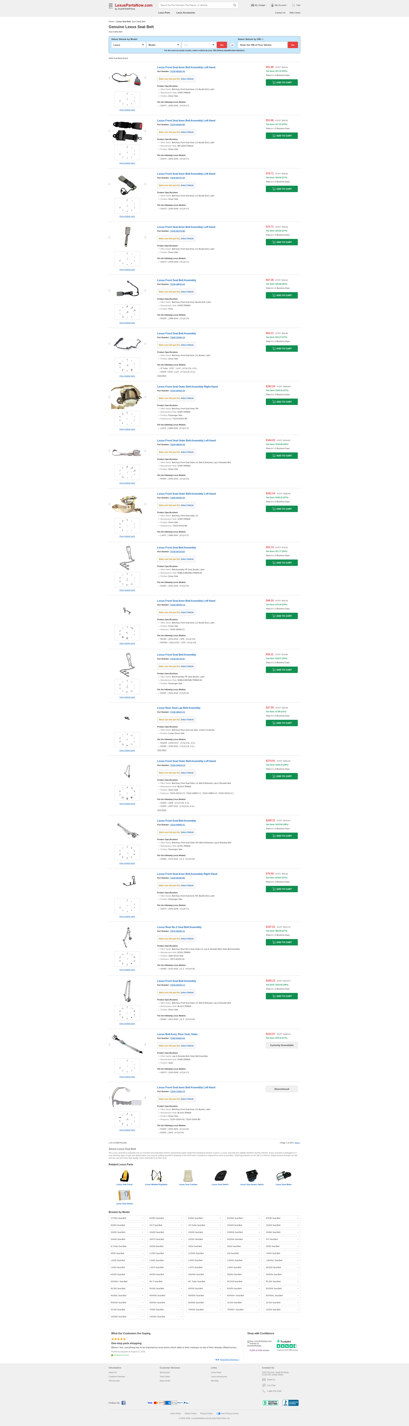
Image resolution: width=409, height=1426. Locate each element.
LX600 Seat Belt (234, 1267)
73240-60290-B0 (177, 878)
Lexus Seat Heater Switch (252, 1184)
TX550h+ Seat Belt (235, 1310)
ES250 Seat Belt (157, 1218)
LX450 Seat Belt (118, 1267)
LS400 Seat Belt (273, 1253)
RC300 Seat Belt (273, 1281)
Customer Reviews (117, 1376)
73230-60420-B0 (177, 125)
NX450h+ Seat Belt (119, 1281)
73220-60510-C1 (177, 985)
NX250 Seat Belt (118, 1274)
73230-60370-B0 (177, 231)
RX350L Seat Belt (118, 1295)
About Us (113, 1372)
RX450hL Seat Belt (274, 1295)
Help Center (294, 13)
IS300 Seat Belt (234, 1246)
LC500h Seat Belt (196, 1253)
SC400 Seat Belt (273, 1303)
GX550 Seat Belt (195, 1239)
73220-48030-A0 (177, 444)
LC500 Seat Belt (157, 1253)
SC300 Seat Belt (234, 1303)
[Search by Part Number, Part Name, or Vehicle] (235, 5)
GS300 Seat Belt (273, 1225)
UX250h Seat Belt (118, 1317)
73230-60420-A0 (177, 71)
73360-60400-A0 (177, 1038)
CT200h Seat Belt (118, 1218)
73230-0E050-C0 (177, 605)
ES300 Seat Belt (195, 1218)
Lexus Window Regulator (156, 1184)
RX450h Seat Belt (196, 1295)
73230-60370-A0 (177, 178)
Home (111, 21)
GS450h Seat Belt (235, 1232)
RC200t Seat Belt (234, 1281)
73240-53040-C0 (177, 337)
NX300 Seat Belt (157, 1274)
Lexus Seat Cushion (188, 1184)
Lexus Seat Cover (124, 1184)
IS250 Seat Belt (195, 1246)
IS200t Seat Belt (156, 1246)
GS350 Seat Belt (118, 1232)
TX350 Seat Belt (157, 1310)
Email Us (271, 1380)
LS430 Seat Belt (118, 1260)
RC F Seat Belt (156, 1281)
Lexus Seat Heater (124, 1204)
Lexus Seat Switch (220, 1184)
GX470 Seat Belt (157, 1239)
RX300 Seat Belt (157, 1288)
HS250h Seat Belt (235, 1239)
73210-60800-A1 (177, 825)
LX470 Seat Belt (157, 1267)
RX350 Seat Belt (234, 1288)
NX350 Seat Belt (234, 1274)
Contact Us (280, 13)
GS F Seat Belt (156, 1225)
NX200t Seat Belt (273, 1267)
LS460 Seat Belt (157, 1260)
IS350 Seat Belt (272, 1246)
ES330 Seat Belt (273, 1218)
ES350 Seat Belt (118, 1225)
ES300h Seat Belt (235, 1218)
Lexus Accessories (185, 13)
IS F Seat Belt (272, 1239)
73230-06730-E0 (177, 659)
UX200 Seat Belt (273, 1310)
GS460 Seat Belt (273, 1232)
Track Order (165, 1376)
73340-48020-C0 (177, 712)
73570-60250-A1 (177, 931)
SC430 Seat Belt (118, 1310)
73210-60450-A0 (177, 391)
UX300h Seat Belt (157, 1317)
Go (222, 45)
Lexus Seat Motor (284, 1184)
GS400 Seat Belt (157, 1232)
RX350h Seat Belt (274, 1288)
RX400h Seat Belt (157, 1295)
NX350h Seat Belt (274, 1274)
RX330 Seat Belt (195, 1288)
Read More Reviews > (229, 1360)
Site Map (215, 1381)
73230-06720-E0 (177, 552)
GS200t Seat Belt (234, 1225)
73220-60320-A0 (177, 498)
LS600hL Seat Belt (274, 1260)
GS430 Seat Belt (195, 1232)
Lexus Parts (164, 13)
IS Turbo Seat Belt (118, 1246)
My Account (165, 1372)
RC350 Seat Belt (118, 1288)
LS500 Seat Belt (195, 1260)
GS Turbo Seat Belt (196, 1225)
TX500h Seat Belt (196, 1310)
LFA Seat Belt (233, 1253)
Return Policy (191, 1413)
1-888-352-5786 (274, 1391)
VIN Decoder (114, 1381)
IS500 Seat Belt (117, 1253)
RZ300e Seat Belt (157, 1303)
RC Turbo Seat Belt (196, 1281)
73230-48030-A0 (177, 284)
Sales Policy (175, 1413)
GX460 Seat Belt (118, 1239)
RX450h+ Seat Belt (235, 1295)
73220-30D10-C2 (177, 765)
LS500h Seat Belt (234, 1260)
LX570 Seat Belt (195, 1267)
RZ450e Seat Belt (196, 1303)
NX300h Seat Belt (196, 1274)
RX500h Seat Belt (118, 1303)
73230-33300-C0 (177, 1091)
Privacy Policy (206, 1413)
